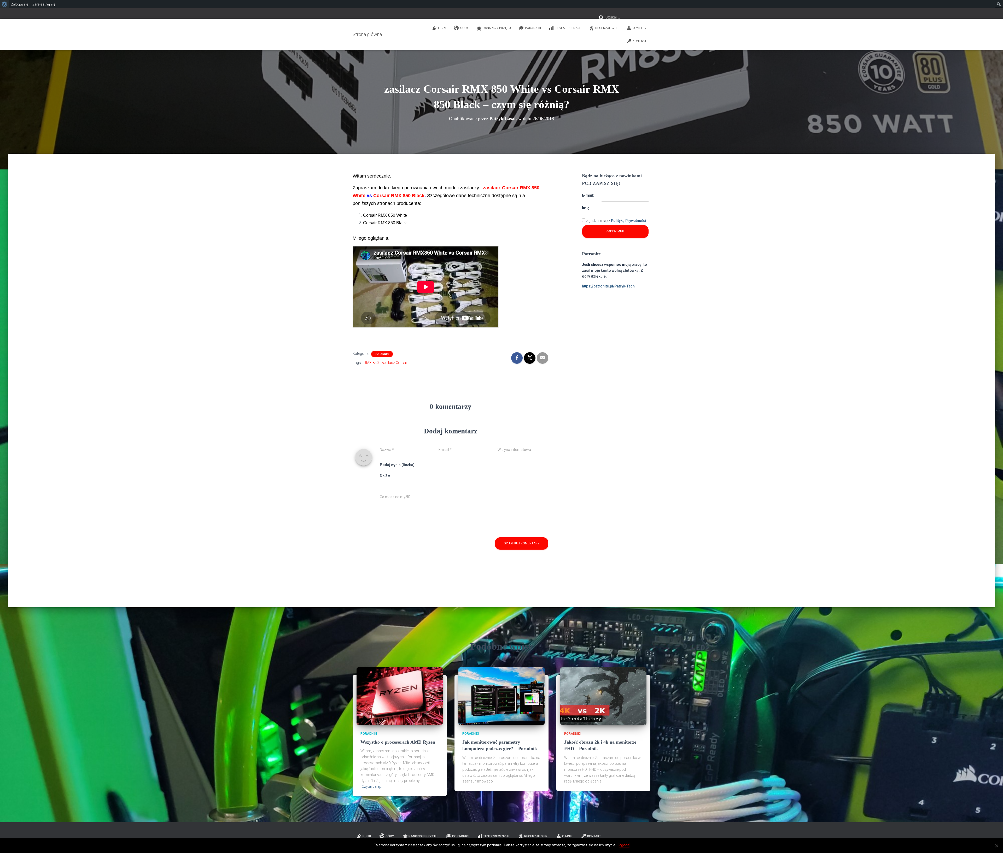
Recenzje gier (607, 28)
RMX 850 (371, 363)
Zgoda (624, 845)
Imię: (586, 208)
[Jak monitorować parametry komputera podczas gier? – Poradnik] (501, 696)
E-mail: (588, 195)
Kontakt (639, 41)
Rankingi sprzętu (497, 28)
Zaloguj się (19, 4)
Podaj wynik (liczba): (398, 465)
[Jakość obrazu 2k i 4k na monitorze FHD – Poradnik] (603, 696)
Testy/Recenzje (568, 28)
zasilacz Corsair (394, 363)
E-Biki (442, 28)
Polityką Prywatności (628, 221)
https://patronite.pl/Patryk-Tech (608, 286)
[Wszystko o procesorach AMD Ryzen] (400, 696)
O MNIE (638, 28)
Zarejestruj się (44, 4)
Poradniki (533, 28)
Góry (464, 28)
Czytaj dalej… (372, 786)
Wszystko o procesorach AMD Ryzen (397, 742)
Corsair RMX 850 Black (398, 195)
